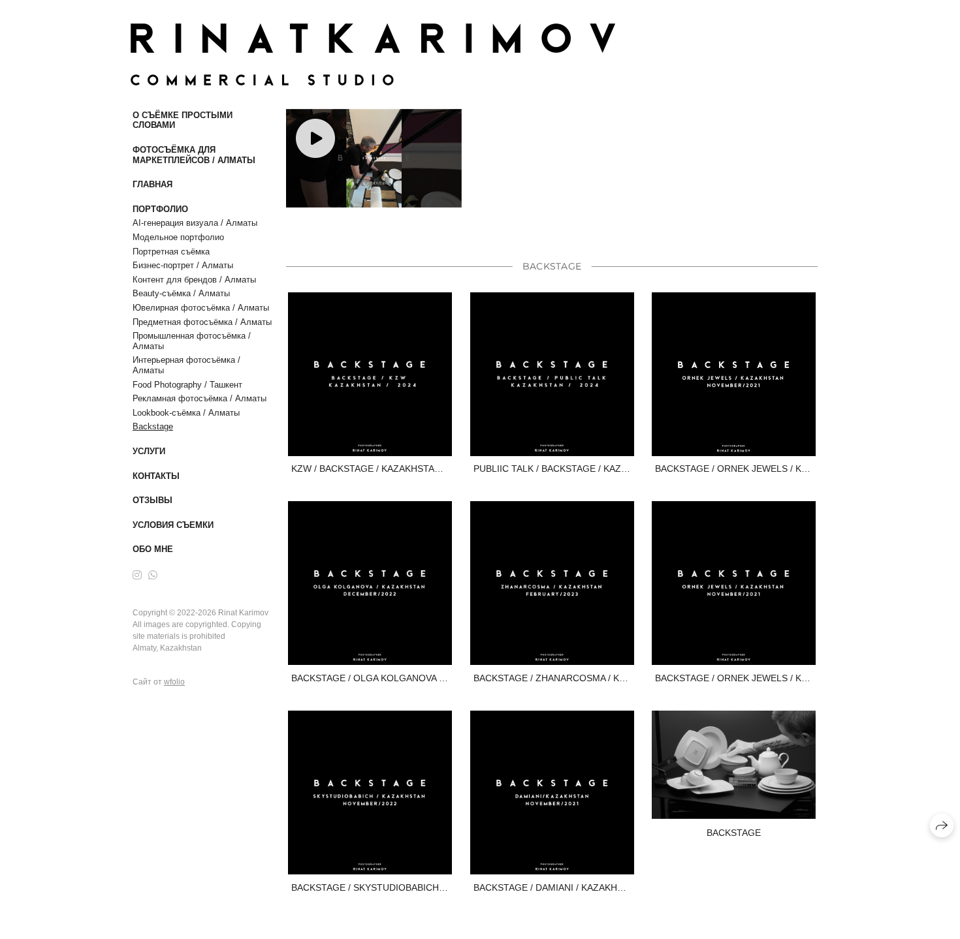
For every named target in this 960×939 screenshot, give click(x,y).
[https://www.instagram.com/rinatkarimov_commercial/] (137, 575)
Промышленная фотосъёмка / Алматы (192, 341)
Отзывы (152, 500)
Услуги (149, 451)
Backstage (153, 426)
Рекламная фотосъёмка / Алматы (199, 398)
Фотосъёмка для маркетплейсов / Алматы (194, 155)
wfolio (174, 681)
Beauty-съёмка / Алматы (181, 293)
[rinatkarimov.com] (373, 54)
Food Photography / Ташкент (187, 385)
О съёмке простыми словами (182, 120)
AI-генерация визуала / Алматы (195, 223)
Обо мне (153, 549)
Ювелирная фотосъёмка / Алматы (201, 308)
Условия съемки (173, 525)
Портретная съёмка (171, 251)
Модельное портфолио (178, 237)
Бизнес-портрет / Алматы (183, 265)
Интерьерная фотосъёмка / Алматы (186, 365)
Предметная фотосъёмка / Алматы (202, 322)
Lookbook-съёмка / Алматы (186, 413)
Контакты (156, 476)
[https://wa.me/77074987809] (152, 575)
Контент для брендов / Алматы (194, 280)
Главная (152, 184)
